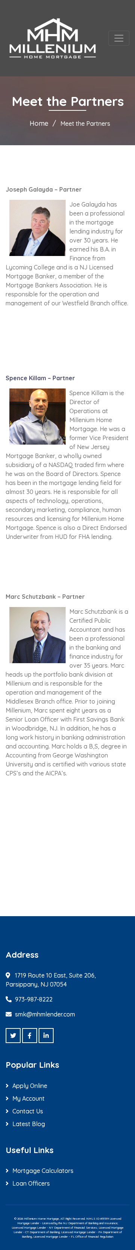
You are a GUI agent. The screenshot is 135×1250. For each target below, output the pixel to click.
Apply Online (29, 1085)
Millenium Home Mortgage (41, 1218)
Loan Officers (31, 1183)
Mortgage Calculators (43, 1170)
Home (39, 123)
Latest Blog (28, 1124)
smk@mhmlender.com (45, 1014)
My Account (28, 1098)
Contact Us (27, 1111)
